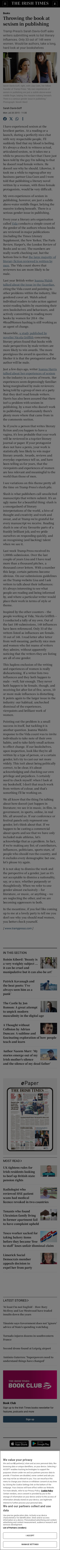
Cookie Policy (47, 1491)
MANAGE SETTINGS (30, 1544)
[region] (30, 1500)
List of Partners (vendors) (14, 1528)
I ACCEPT (30, 1535)
